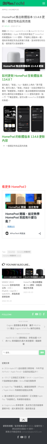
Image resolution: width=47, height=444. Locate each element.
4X (27, 429)
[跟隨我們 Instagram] (40, 314)
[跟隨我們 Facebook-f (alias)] (32, 314)
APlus (7, 26)
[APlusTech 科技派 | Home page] (17, 3)
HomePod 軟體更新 (23, 252)
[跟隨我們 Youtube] (36, 314)
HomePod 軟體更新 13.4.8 (11, 256)
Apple (5, 9)
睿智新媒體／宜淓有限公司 (15, 426)
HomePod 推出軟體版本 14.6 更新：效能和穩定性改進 (33, 285)
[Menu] (43, 3)
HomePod (14, 9)
